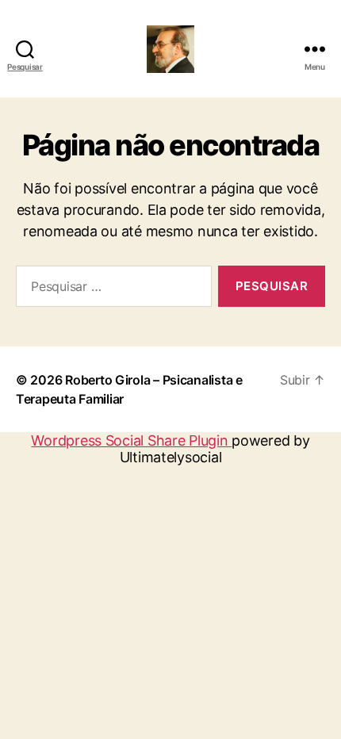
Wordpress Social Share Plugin (131, 440)
